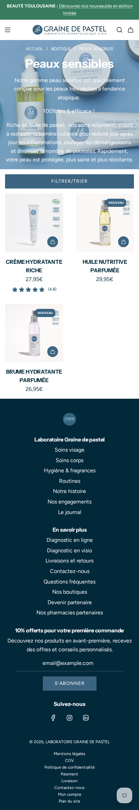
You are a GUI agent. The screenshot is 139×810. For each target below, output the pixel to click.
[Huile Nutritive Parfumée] (105, 223)
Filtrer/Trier (69, 181)
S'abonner (70, 683)
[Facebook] (53, 717)
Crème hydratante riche (34, 266)
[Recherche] (119, 29)
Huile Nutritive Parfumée (105, 266)
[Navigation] (7, 29)
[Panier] (130, 29)
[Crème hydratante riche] (34, 223)
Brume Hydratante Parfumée (34, 376)
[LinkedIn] (85, 717)
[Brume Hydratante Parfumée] (34, 333)
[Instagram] (69, 717)
